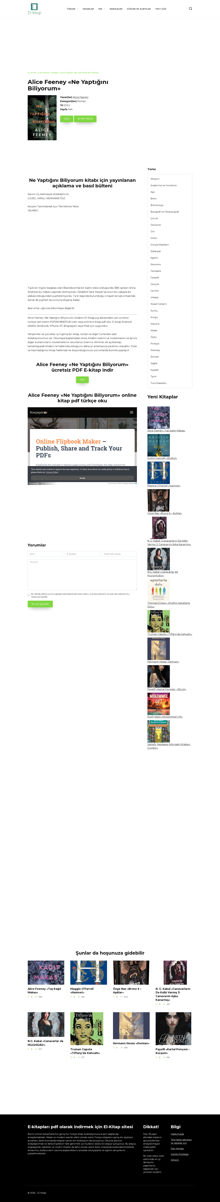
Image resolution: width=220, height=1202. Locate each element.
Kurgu (154, 317)
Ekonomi (156, 264)
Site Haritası (177, 1148)
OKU (67, 118)
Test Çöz (160, 9)
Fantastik (156, 271)
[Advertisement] (110, 47)
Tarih (153, 376)
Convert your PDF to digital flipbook (121, 483)
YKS (100, 9)
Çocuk (154, 218)
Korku (154, 310)
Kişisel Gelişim (159, 303)
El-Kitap (32, 73)
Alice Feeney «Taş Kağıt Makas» (166, 430)
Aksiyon (155, 178)
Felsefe (155, 277)
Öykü (154, 337)
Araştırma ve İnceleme (164, 185)
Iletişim (175, 1160)
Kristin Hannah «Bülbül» (162, 458)
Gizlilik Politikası (180, 1154)
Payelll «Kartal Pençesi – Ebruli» (166, 689)
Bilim (154, 198)
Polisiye (155, 343)
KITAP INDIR (85, 118)
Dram (154, 238)
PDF (82, 379)
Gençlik (155, 284)
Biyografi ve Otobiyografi (165, 211)
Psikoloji (155, 350)
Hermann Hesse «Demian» (163, 661)
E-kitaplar (43, 73)
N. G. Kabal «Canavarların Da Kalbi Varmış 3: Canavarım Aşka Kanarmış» (173, 994)
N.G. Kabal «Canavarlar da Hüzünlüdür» (45, 1042)
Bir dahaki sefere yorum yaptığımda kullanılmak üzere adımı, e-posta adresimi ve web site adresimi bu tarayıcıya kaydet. (80, 595)
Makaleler (116, 9)
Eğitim (154, 257)
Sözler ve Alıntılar (139, 9)
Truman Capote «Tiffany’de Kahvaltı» (169, 634)
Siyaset (155, 369)
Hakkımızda (177, 1134)
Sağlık (154, 363)
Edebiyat (156, 251)
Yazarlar (88, 9)
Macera (155, 323)
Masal (154, 330)
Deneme (156, 224)
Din (153, 231)
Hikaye (154, 297)
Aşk (153, 192)
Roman (54, 73)
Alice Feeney (80, 97)
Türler (71, 9)
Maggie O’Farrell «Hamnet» (163, 485)
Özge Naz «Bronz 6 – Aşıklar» (164, 513)
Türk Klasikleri (159, 383)
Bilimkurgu (157, 205)
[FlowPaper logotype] (35, 482)
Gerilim (155, 290)
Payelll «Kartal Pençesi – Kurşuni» (173, 1051)
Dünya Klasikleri (160, 244)
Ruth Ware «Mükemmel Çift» (165, 716)
